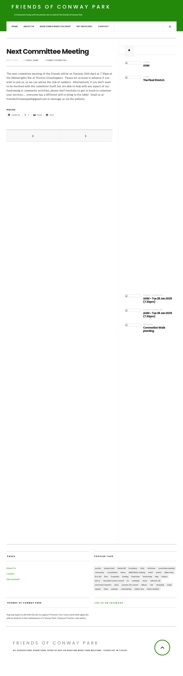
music (145, 581)
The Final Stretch (153, 80)
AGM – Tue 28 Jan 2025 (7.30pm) (157, 300)
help (157, 576)
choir (142, 568)
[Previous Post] (33, 135)
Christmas (151, 568)
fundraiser (135, 576)
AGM (146, 65)
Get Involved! (84, 26)
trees (106, 589)
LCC (128, 581)
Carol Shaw (32, 60)
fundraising (147, 576)
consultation (112, 572)
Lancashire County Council (113, 581)
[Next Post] (85, 135)
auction (98, 568)
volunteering (126, 589)
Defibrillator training (137, 572)
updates (114, 589)
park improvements (103, 585)
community (99, 572)
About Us (28, 26)
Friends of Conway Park (61, 6)
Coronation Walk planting (154, 329)
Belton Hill (122, 568)
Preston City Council (130, 585)
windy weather (153, 589)
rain (151, 585)
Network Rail (155, 581)
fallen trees (169, 572)
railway (144, 585)
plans (116, 585)
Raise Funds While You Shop (55, 26)
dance (123, 572)
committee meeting (166, 568)
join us (97, 581)
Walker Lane (139, 589)
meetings (136, 581)
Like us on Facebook (108, 603)
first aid (98, 576)
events (158, 572)
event (150, 572)
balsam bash (109, 568)
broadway (133, 568)
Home (15, 26)
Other (146, 62)
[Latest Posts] (129, 50)
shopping (160, 585)
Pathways (148, 324)
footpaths (115, 576)
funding (125, 576)
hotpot (164, 576)
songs (169, 585)
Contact (103, 26)
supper (98, 589)
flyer (106, 576)
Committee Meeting (56, 60)
